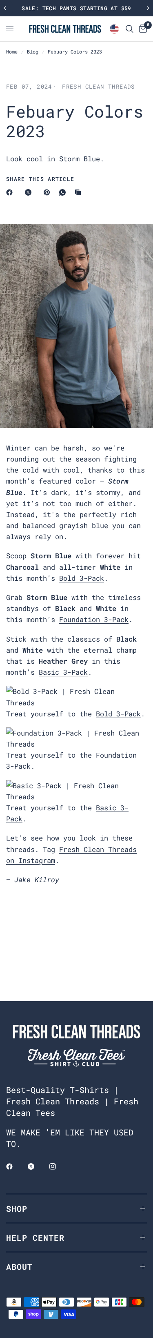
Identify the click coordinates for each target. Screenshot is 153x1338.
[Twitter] (37, 1166)
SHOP (16, 1208)
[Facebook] (11, 192)
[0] (141, 28)
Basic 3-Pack (63, 672)
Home (12, 51)
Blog (32, 51)
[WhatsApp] (64, 192)
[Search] (129, 28)
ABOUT (19, 1266)
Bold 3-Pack (81, 578)
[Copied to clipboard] (79, 192)
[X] (30, 192)
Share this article (40, 179)
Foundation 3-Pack (94, 619)
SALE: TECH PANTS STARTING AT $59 (76, 8)
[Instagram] (58, 1166)
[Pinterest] (48, 192)
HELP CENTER (35, 1237)
